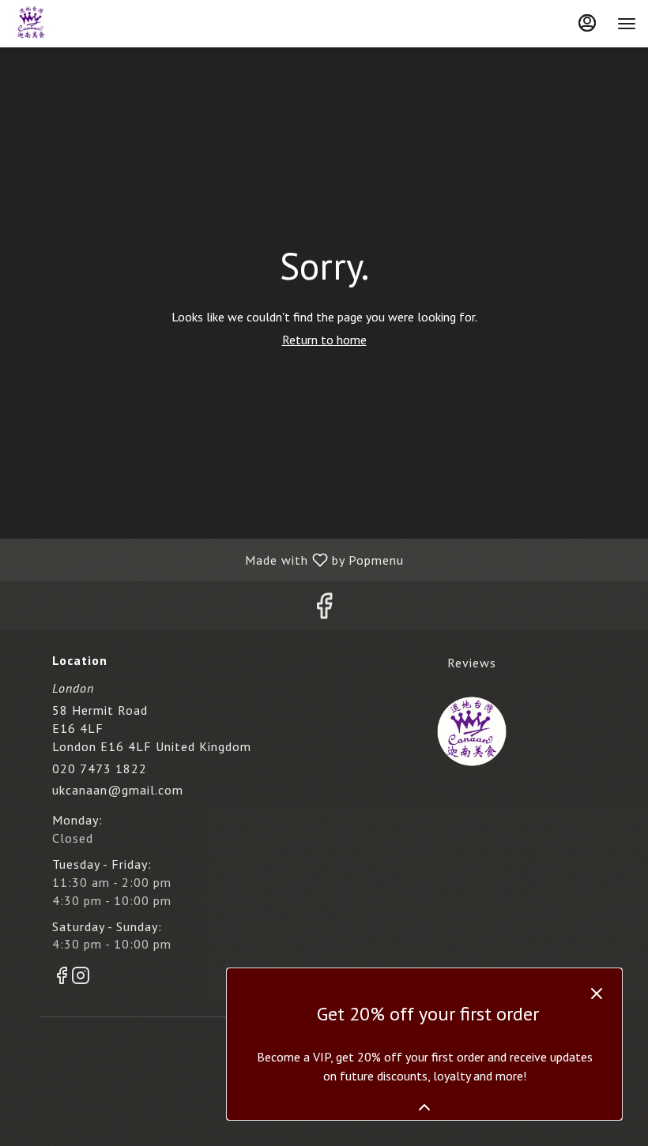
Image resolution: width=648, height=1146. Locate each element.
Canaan (472, 731)
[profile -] (587, 22)
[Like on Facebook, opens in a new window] (324, 609)
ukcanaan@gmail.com (117, 790)
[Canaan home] (83, 23)
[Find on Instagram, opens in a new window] (80, 978)
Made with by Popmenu (208, 559)
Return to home (324, 340)
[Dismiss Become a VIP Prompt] (597, 994)
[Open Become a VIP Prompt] (424, 1107)
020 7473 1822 (99, 768)
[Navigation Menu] (626, 23)
